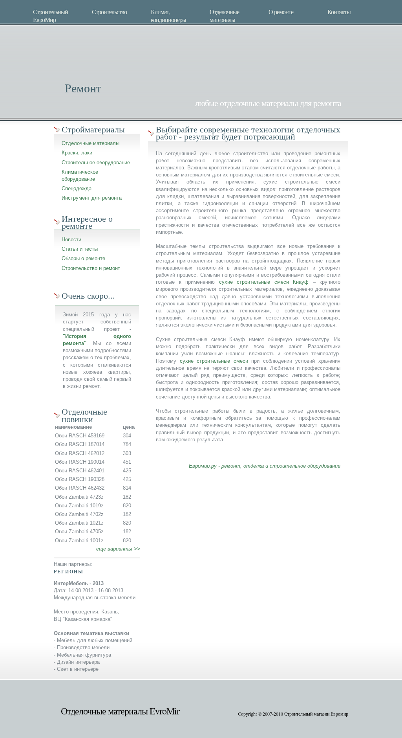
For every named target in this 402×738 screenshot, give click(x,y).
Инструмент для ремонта (92, 198)
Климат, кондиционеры (168, 15)
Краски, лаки (77, 153)
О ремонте (281, 12)
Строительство (109, 12)
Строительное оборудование (96, 162)
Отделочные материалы (224, 15)
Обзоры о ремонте (83, 258)
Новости (71, 239)
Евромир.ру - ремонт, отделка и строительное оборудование (264, 466)
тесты (91, 249)
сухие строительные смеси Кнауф (264, 282)
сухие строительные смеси (214, 361)
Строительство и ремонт (91, 268)
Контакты (339, 12)
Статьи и (72, 249)
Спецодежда (76, 188)
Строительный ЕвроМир (50, 15)
